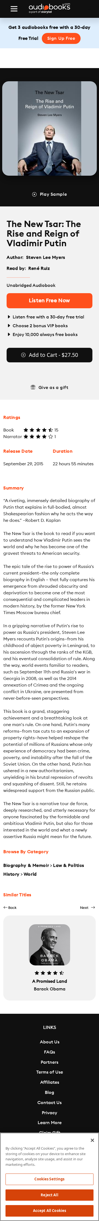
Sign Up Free (61, 38)
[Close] (92, 1140)
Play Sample (53, 194)
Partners (49, 1062)
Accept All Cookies (49, 1210)
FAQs (49, 1052)
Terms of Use (49, 1072)
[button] (9, 907)
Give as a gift (53, 387)
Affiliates (49, 1082)
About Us (49, 1042)
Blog (49, 1092)
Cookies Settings (49, 1179)
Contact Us (49, 1102)
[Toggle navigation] (14, 9)
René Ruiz (39, 268)
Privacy (49, 1113)
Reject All (49, 1194)
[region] (49, 1177)
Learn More (50, 1123)
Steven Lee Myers (45, 257)
